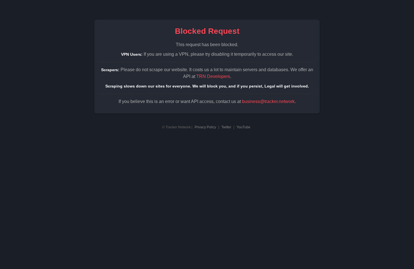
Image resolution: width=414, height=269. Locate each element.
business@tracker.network (268, 101)
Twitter (226, 127)
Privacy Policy (205, 127)
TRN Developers (213, 76)
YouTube (243, 127)
